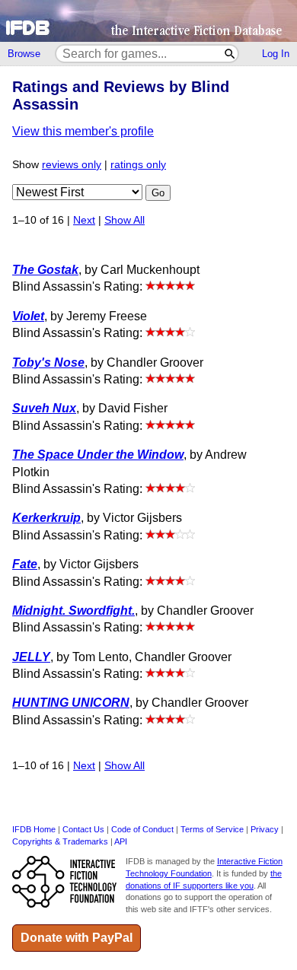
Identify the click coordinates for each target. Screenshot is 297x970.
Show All (124, 220)
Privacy (265, 829)
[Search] (230, 54)
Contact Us (83, 829)
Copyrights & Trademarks (60, 841)
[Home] (148, 21)
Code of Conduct (142, 829)
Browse (24, 53)
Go (158, 193)
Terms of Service (212, 829)
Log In (275, 53)
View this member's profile (83, 131)
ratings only (138, 164)
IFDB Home (34, 829)
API (120, 841)
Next (84, 220)
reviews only (71, 164)
